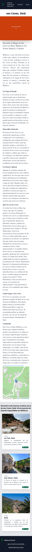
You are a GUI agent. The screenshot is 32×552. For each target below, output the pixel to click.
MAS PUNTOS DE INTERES (16, 544)
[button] (16, 381)
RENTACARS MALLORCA (16, 548)
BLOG (27, 4)
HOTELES (20, 4)
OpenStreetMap (25, 398)
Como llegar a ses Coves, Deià (13, 365)
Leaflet (18, 398)
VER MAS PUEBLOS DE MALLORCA (10, 4)
